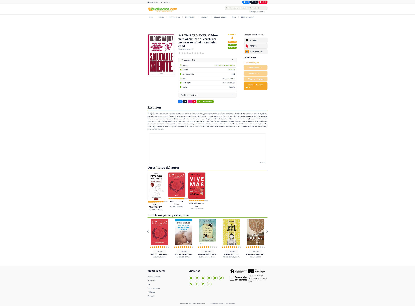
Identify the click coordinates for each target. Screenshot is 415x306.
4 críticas (256, 251)
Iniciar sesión (154, 2)
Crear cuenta (165, 2)
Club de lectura (220, 17)
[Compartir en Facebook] (180, 101)
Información (152, 281)
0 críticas (232, 48)
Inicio (151, 17)
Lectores (204, 17)
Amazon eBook (256, 51)
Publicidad (151, 292)
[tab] (207, 60)
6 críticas (160, 251)
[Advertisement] (207, 27)
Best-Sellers (190, 17)
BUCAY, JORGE (255, 257)
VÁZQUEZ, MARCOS (185, 49)
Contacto (151, 296)
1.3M (247, 2)
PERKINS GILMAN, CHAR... (231, 257)
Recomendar (207, 101)
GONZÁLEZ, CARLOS (183, 257)
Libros (161, 17)
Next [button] (267, 231)
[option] (160, 238)
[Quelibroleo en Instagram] (190, 101)
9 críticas (232, 251)
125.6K (264, 2)
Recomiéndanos (154, 288)
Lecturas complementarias (224, 65)
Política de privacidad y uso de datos (222, 303)
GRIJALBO (231, 69)
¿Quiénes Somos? (154, 277)
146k (255, 2)
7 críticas (208, 251)
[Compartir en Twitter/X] (185, 101)
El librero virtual (247, 17)
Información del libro (189, 60)
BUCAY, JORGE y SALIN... (207, 257)
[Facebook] (191, 278)
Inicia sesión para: (252, 63)
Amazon (253, 40)
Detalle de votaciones (189, 95)
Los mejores (174, 17)
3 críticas (184, 251)
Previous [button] (148, 231)
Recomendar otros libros (254, 86)
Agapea (253, 46)
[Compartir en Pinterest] (194, 101)
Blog (234, 17)
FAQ (149, 284)
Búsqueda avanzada (258, 12)
